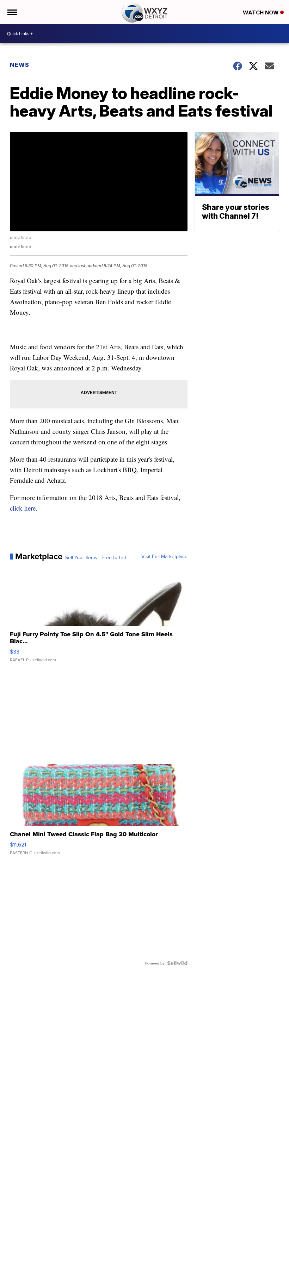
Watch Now (261, 12)
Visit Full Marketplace (164, 556)
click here (23, 508)
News (19, 64)
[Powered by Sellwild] (177, 963)
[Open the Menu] (11, 12)
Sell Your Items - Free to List (95, 557)
